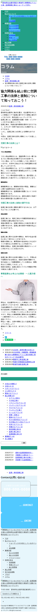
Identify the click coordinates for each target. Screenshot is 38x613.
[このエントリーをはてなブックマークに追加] (6, 337)
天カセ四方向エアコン (18, 419)
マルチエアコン (15, 407)
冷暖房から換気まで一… (24, 455)
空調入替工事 (15, 431)
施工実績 (8, 42)
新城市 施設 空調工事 (20, 364)
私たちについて (10, 14)
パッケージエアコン (17, 405)
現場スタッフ (14, 37)
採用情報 (12, 35)
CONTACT (8, 61)
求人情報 (9, 439)
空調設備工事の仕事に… (24, 457)
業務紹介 (9, 436)
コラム (7, 49)
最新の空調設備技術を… (24, 452)
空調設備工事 (15, 434)
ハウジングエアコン (17, 403)
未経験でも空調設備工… (24, 460)
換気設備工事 (15, 429)
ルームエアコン (15, 412)
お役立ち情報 (11, 383)
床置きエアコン (15, 427)
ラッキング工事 (15, 410)
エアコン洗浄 (14, 398)
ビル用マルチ (10, 391)
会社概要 (12, 21)
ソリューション (14, 30)
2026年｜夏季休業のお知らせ (23, 350)
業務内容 (8, 23)
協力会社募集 (10, 45)
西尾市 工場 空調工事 (20, 359)
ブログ (7, 47)
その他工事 (13, 400)
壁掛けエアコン (11, 393)
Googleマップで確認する (11, 594)
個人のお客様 (14, 28)
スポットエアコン (12, 388)
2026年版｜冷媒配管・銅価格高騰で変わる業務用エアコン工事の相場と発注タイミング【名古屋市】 (20, 354)
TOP (6, 11)
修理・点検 (14, 415)
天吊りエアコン (15, 424)
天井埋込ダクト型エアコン (19, 422)
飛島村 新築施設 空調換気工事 (24, 362)
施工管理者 (13, 40)
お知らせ (9, 386)
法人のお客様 (14, 26)
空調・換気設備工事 (12, 81)
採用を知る (9, 33)
